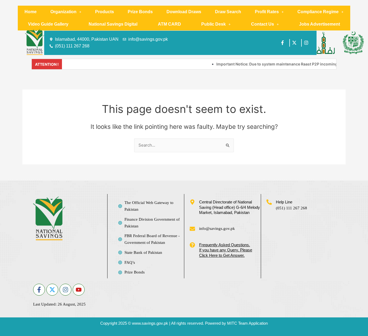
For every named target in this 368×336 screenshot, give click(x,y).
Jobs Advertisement (319, 24)
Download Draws (183, 11)
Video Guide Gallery (48, 24)
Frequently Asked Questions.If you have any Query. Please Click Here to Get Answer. (225, 250)
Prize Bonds (140, 11)
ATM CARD (169, 24)
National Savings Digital (113, 24)
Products (104, 11)
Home (31, 11)
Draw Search (228, 11)
